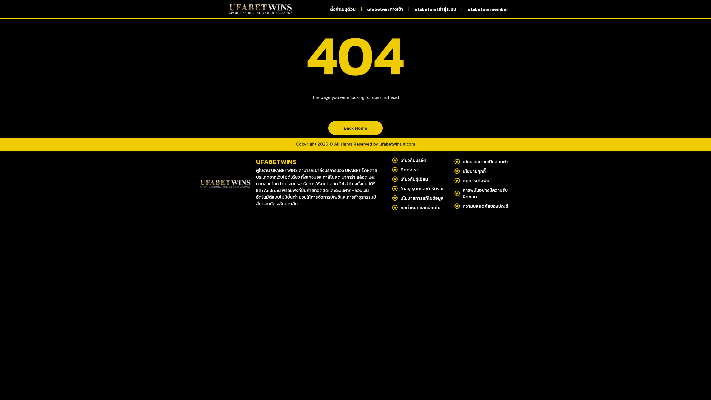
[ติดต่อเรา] (395, 169)
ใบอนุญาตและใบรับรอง (422, 188)
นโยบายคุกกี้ (474, 171)
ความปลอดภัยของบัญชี (485, 206)
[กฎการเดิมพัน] (457, 180)
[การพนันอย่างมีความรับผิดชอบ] (457, 193)
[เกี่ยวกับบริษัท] (395, 160)
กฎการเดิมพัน (476, 180)
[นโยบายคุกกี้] (457, 171)
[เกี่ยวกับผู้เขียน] (395, 179)
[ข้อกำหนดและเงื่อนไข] (395, 207)
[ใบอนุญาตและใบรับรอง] (395, 188)
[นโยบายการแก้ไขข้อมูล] (395, 198)
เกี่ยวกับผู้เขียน (414, 179)
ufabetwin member (488, 9)
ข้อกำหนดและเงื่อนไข (420, 207)
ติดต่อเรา (409, 169)
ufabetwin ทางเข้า (385, 9)
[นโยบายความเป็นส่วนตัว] (457, 161)
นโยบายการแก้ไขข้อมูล (422, 198)
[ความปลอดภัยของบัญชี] (457, 206)
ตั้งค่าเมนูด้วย (343, 9)
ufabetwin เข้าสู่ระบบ (435, 9)
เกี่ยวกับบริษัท (413, 160)
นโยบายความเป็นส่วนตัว (486, 161)
